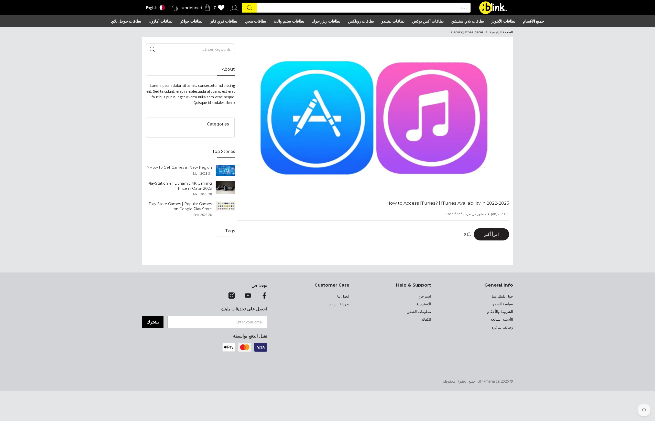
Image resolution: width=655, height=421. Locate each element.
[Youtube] (248, 296)
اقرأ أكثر (491, 234)
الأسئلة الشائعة (501, 319)
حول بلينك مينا (502, 296)
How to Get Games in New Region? (179, 167)
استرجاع (425, 296)
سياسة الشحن (502, 304)
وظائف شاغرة (502, 327)
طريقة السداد (339, 304)
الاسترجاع (424, 304)
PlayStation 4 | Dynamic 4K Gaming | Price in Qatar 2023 (179, 186)
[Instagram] (231, 296)
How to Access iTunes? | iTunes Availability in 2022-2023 (448, 203)
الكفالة (426, 319)
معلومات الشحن (419, 311)
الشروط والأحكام (500, 311)
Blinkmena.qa (488, 381)
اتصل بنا (343, 296)
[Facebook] (264, 296)
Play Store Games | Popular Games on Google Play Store (180, 206)
